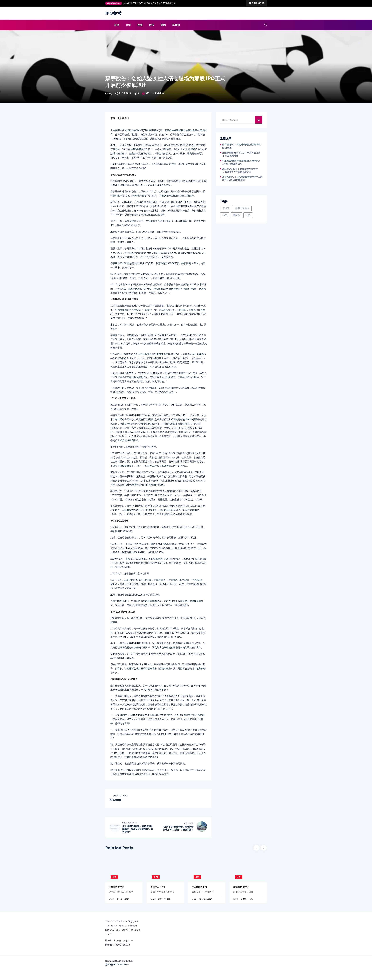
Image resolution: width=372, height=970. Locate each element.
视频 (140, 24)
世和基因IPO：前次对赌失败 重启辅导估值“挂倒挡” (241, 146)
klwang (108, 93)
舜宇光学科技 (242, 208)
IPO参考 (113, 13)
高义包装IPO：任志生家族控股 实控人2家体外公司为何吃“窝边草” (242, 178)
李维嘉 (225, 208)
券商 (163, 24)
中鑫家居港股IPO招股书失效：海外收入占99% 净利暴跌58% (152, 3)
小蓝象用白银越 (199, 886)
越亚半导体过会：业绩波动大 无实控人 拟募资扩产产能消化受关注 (240, 170)
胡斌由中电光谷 (240, 886)
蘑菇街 (236, 215)
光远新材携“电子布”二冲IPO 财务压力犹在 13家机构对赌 (241, 154)
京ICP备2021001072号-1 (117, 964)
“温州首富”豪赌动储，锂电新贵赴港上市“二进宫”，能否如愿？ (178, 828)
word (111, 899)
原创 (116, 24)
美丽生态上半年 (157, 886)
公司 (128, 24)
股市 (151, 24)
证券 (248, 215)
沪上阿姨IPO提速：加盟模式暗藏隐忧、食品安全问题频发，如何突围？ (137, 829)
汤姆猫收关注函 (116, 886)
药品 (224, 215)
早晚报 (176, 24)
